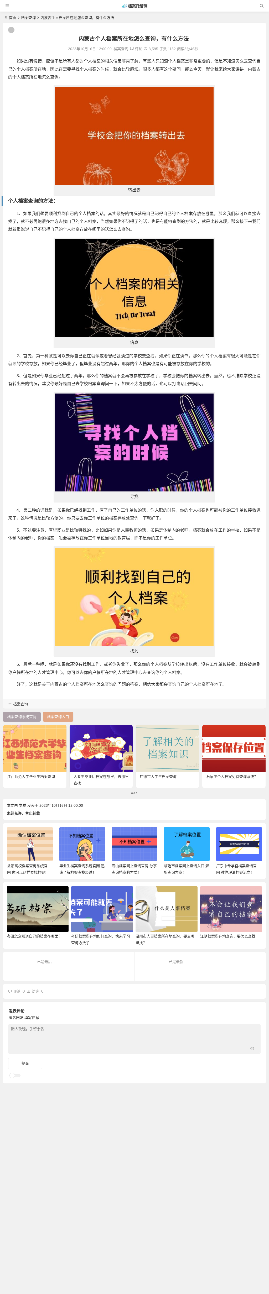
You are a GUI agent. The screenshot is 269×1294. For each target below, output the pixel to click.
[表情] (252, 1049)
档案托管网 (138, 6)
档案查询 (28, 17)
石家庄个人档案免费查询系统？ (232, 776)
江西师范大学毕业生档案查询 (31, 776)
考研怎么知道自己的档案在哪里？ (34, 936)
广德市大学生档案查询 (158, 776)
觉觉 (22, 805)
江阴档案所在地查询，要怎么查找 (227, 936)
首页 (12, 17)
